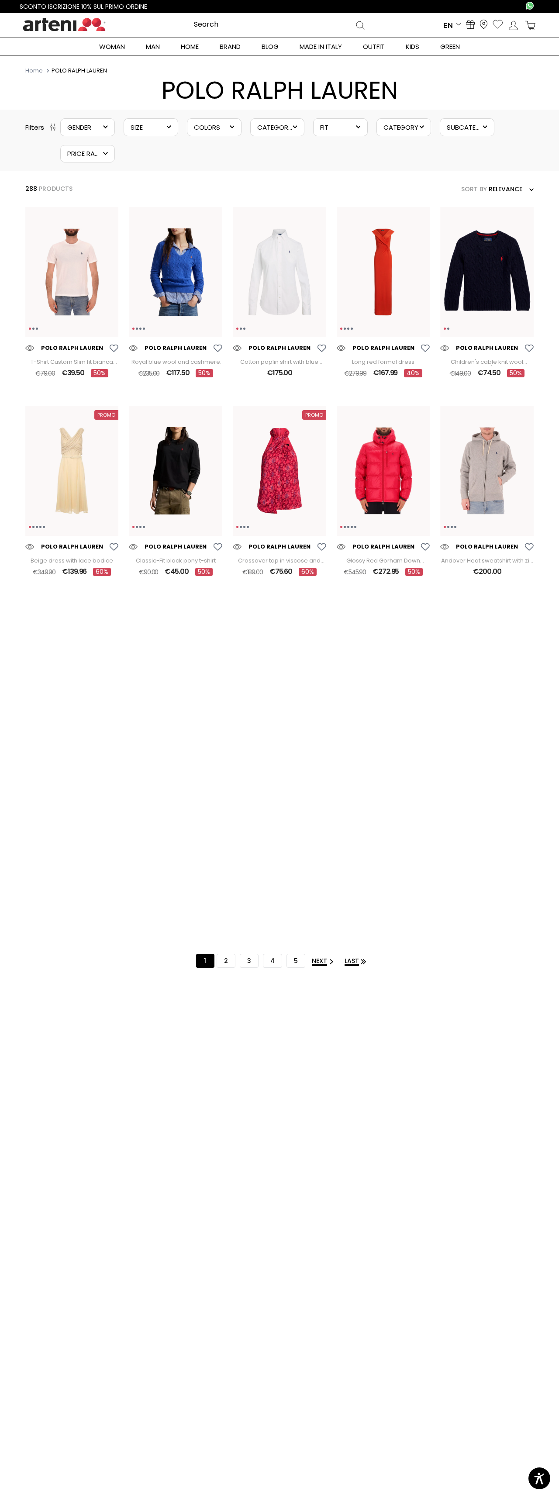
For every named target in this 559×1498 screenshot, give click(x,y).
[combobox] (280, 25)
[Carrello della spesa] (530, 25)
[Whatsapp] (530, 6)
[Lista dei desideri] (498, 25)
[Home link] (35, 70)
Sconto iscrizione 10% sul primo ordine (83, 6)
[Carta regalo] (470, 25)
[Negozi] (483, 25)
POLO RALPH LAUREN (79, 71)
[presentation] (360, 27)
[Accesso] (513, 25)
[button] (87, 127)
